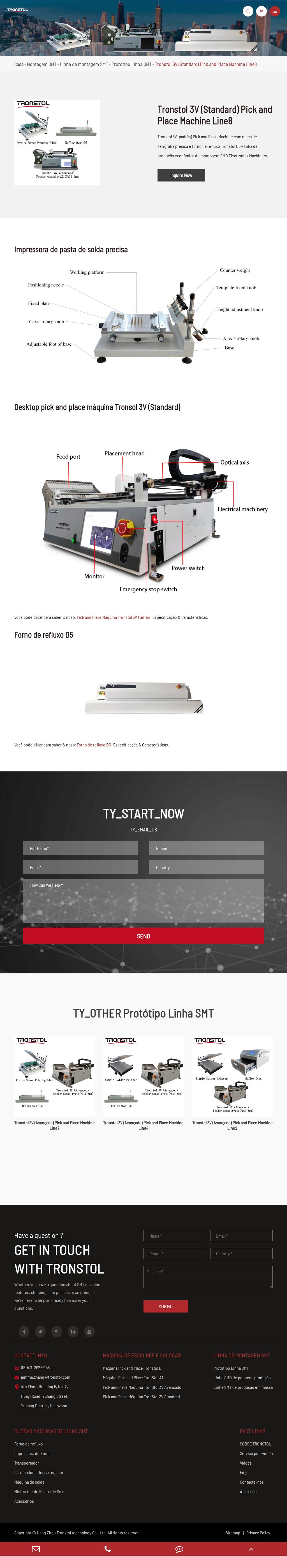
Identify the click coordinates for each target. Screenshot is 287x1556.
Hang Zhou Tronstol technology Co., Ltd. (72, 1532)
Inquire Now (181, 175)
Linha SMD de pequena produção (242, 1377)
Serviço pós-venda (256, 1453)
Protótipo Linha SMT (132, 64)
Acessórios (24, 1501)
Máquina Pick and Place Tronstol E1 (133, 1368)
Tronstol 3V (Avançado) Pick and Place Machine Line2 (232, 1125)
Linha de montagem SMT (84, 64)
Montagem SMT (42, 64)
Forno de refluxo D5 (94, 744)
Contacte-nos (252, 1481)
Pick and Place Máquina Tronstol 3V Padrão (113, 617)
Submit (166, 1306)
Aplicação (248, 1491)
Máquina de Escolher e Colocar (142, 1355)
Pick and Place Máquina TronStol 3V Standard (141, 1396)
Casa (19, 64)
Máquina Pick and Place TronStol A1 (133, 1377)
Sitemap (233, 1532)
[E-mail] (36, 1549)
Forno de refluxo (28, 1443)
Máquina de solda (29, 1481)
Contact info (30, 1355)
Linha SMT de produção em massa (243, 1387)
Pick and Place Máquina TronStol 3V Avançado (142, 1387)
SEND (143, 935)
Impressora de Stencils (34, 1453)
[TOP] (251, 1549)
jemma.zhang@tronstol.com (42, 1377)
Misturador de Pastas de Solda (40, 1491)
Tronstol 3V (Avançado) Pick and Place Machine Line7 (54, 1125)
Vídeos (246, 1462)
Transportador (26, 1462)
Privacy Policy (258, 1532)
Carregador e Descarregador (38, 1472)
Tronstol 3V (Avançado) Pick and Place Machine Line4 (143, 1125)
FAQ (243, 1472)
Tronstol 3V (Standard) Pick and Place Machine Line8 (206, 64)
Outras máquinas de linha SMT (51, 1431)
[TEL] (108, 1549)
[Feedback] (179, 1549)
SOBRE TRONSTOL (255, 1443)
